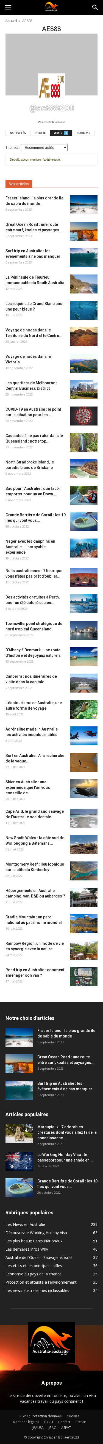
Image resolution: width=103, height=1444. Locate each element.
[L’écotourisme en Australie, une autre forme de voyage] (84, 709)
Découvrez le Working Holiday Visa (36, 1232)
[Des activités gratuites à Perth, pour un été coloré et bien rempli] (84, 603)
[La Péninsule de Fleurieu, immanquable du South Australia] (84, 283)
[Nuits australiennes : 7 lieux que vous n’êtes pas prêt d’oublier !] (84, 577)
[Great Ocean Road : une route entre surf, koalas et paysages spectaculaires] (84, 231)
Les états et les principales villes (33, 1265)
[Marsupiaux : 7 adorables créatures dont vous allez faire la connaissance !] (19, 1133)
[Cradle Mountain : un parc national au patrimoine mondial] (84, 923)
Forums (83, 133)
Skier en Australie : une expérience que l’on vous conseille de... (27, 787)
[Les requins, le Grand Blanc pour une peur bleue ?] (84, 310)
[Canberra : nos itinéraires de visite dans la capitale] (84, 683)
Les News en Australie (25, 1224)
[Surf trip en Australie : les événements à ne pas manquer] (84, 257)
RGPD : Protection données (41, 1416)
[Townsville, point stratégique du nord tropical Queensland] (84, 630)
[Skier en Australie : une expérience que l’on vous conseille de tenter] (84, 788)
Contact (64, 1422)
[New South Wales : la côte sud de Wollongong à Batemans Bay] (84, 844)
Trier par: (12, 148)
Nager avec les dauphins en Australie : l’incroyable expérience (30, 546)
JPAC (52, 1427)
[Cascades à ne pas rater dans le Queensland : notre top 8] (84, 442)
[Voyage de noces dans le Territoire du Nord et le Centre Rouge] (84, 336)
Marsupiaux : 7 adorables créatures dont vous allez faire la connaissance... (67, 1132)
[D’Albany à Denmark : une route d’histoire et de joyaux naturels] (84, 656)
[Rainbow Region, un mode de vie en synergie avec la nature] (84, 950)
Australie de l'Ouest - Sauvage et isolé (39, 1257)
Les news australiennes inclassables (37, 1290)
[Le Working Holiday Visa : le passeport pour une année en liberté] (19, 1161)
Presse (81, 1422)
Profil (40, 133)
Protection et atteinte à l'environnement (41, 1282)
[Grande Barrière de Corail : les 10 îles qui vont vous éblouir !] (84, 521)
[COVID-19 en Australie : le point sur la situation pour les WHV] (84, 416)
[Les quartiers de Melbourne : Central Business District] (84, 389)
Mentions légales (26, 1422)
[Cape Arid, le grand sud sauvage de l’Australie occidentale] (84, 818)
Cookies (73, 1416)
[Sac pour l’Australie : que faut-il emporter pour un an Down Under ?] (84, 495)
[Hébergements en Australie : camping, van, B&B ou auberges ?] (84, 897)
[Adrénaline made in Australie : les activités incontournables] (84, 735)
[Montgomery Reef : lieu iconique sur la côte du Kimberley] (84, 870)
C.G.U (48, 1422)
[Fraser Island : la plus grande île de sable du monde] (84, 204)
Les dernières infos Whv (26, 1249)
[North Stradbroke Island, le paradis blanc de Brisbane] (84, 468)
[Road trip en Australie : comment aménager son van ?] (84, 976)
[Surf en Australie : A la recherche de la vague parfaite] (84, 762)
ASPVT (66, 1427)
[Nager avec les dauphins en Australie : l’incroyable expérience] (84, 548)
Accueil (11, 20)
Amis (60, 133)
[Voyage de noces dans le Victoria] (84, 363)
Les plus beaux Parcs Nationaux (33, 1240)
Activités (18, 133)
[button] (95, 7)
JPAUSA (38, 1427)
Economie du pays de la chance (33, 1273)
